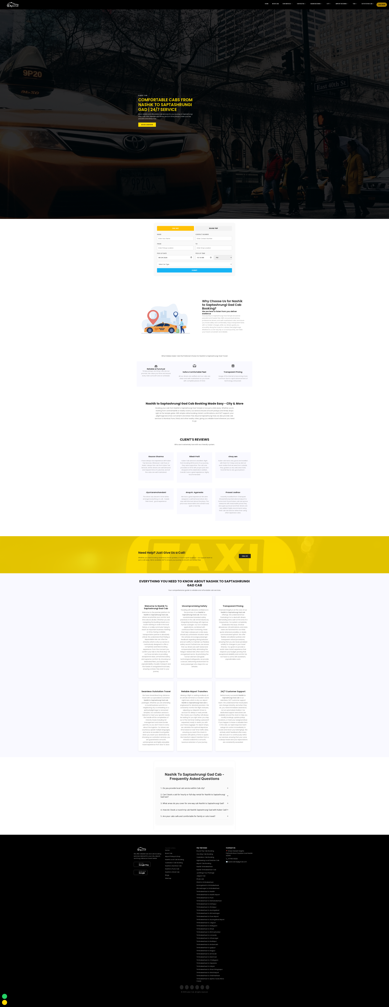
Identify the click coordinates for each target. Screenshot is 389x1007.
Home (266, 4)
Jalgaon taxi (201, 876)
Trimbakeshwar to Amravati (206, 954)
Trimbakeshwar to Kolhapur (206, 904)
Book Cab (275, 4)
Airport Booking (341, 4)
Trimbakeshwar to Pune (205, 898)
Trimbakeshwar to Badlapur (207, 941)
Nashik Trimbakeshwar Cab (206, 870)
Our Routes (300, 4)
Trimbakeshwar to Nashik (206, 891)
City (328, 4)
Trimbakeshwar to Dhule (205, 929)
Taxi (354, 4)
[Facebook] (181, 987)
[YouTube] (202, 987)
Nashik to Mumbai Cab (173, 866)
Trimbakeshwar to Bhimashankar (208, 932)
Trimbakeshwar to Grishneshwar (208, 976)
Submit (194, 270)
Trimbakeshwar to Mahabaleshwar (209, 901)
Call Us (245, 556)
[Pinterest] (207, 987)
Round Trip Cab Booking (205, 851)
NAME (159, 234)
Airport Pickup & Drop (172, 856)
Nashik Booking (315, 4)
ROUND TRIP (213, 228)
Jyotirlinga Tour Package (205, 873)
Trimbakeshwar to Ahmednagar (208, 913)
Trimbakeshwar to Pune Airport (208, 916)
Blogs (167, 875)
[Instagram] (187, 987)
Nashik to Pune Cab (172, 869)
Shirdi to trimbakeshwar (205, 882)
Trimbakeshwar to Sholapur (206, 907)
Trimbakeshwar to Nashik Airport (208, 895)
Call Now (381, 4)
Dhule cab (200, 879)
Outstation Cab (367, 4)
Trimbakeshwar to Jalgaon (206, 923)
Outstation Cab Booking (174, 863)
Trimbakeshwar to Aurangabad (208, 910)
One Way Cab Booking (205, 854)
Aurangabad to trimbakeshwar (208, 885)
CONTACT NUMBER (202, 234)
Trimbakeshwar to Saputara (207, 963)
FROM (159, 244)
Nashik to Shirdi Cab (172, 872)
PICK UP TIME (200, 253)
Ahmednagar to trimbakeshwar (208, 888)
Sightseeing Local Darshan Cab (208, 860)
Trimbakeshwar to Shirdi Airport (208, 973)
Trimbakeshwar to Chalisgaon (207, 960)
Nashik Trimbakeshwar (205, 867)
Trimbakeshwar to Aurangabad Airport (210, 920)
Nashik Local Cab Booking (174, 860)
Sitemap (168, 878)
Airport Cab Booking (204, 863)
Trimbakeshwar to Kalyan (206, 966)
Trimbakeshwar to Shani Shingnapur (210, 969)
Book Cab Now (147, 125)
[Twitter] (192, 987)
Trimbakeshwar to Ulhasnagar (207, 938)
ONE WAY (175, 228)
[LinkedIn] (197, 987)
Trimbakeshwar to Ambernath (207, 944)
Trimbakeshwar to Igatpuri (206, 948)
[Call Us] (4, 1002)
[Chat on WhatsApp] (4, 996)
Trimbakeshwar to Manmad (207, 957)
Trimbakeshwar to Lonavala (207, 935)
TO (196, 244)
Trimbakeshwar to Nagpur (206, 951)
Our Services (287, 4)
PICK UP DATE (162, 253)
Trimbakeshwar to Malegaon (207, 926)
